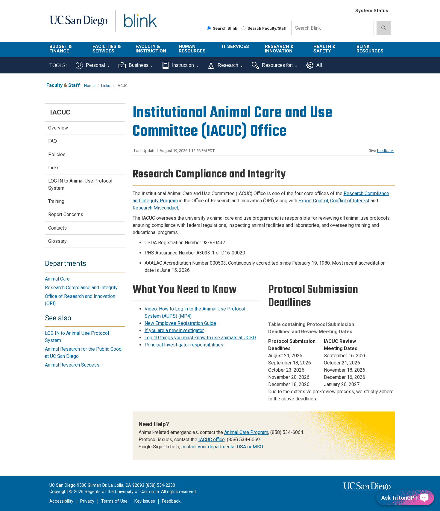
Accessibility (61, 501)
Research (228, 65)
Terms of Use (114, 501)
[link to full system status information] (347, 11)
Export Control (313, 201)
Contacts (57, 228)
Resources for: (277, 65)
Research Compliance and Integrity (81, 287)
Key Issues (144, 501)
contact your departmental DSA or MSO (222, 447)
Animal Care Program (246, 432)
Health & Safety (324, 49)
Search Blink (225, 28)
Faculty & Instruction (151, 49)
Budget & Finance (60, 49)
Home (89, 85)
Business (138, 65)
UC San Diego (78, 24)
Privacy (87, 501)
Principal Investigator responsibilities (184, 345)
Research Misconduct (155, 208)
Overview (58, 128)
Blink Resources (369, 49)
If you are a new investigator (174, 330)
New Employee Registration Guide (180, 323)
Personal (95, 65)
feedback (385, 150)
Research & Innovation (279, 49)
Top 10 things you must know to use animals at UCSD (200, 337)
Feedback (171, 501)
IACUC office (211, 439)
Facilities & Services (106, 49)
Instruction (183, 65)
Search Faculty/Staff (267, 28)
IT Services (235, 46)
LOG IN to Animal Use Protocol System (80, 184)
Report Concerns (65, 214)
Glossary (57, 241)
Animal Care (57, 279)
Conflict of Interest (349, 201)
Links (105, 85)
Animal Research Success (72, 365)
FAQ (52, 141)
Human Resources (192, 49)
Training (56, 201)
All (319, 65)
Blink (140, 24)
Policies (57, 154)
